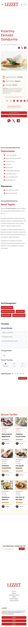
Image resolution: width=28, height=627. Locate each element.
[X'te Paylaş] (22, 48)
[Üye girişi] (21, 4)
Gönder (21, 548)
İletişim (14, 593)
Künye (14, 591)
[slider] (14, 101)
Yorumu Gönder (22, 378)
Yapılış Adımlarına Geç (15, 116)
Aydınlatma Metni (14, 595)
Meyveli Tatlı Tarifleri (8, 311)
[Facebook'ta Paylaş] (25, 48)
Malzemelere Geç (15, 112)
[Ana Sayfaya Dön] (14, 585)
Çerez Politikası (14, 599)
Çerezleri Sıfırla (14, 600)
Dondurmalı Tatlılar (18, 315)
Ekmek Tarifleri (6, 315)
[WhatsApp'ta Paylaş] (19, 48)
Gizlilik (14, 597)
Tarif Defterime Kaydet (14, 106)
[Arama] (25, 4)
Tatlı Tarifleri (20, 311)
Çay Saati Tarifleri (7, 307)
